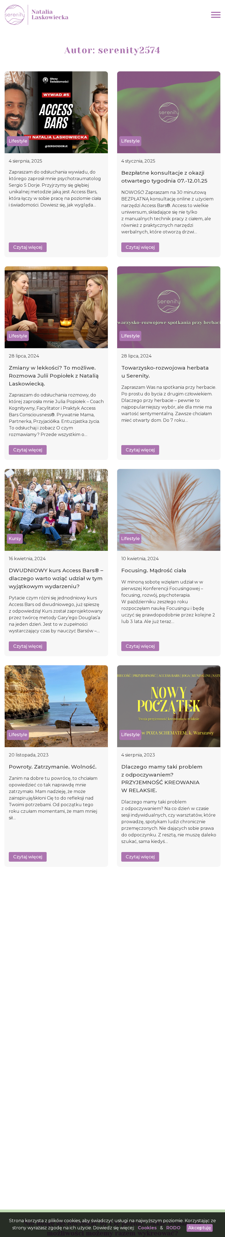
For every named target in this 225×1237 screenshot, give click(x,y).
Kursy (15, 538)
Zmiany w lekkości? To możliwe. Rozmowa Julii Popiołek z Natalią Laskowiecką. (54, 375)
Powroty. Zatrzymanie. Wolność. (53, 766)
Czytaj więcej (27, 247)
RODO (173, 1227)
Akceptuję (199, 1227)
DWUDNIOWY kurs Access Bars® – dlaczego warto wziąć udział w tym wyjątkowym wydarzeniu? (56, 578)
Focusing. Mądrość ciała (153, 570)
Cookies (147, 1227)
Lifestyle (18, 141)
